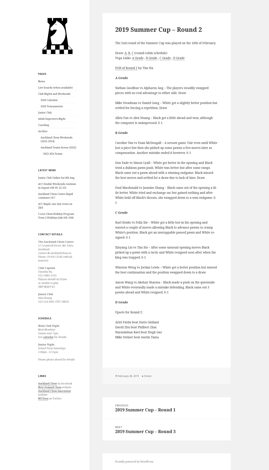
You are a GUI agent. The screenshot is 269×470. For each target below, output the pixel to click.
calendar (48, 337)
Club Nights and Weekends (54, 94)
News (41, 81)
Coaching (43, 125)
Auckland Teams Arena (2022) (58, 147)
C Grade (165, 58)
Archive (42, 131)
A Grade (138, 58)
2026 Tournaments (52, 106)
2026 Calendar (49, 100)
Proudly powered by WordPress (134, 461)
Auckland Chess (47, 383)
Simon (147, 376)
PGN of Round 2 (126, 68)
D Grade (179, 58)
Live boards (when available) (55, 87)
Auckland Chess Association (54, 391)
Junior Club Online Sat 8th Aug (56, 177)
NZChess (43, 398)
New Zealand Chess (49, 387)
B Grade (151, 58)
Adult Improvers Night (51, 119)
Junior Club (45, 112)
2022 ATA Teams (52, 153)
